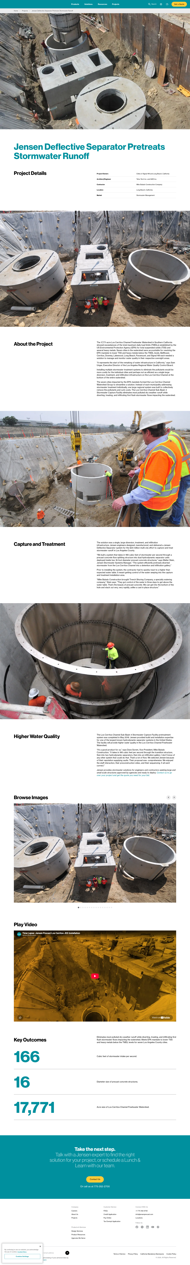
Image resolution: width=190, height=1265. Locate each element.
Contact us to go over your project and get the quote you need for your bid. (134, 774)
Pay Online (107, 1218)
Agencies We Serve (78, 1238)
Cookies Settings (22, 1256)
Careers (74, 1211)
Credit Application (110, 1214)
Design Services (77, 1231)
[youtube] (152, 1227)
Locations (139, 1218)
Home (16, 11)
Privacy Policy (133, 1254)
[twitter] (142, 1227)
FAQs (106, 1211)
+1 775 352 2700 (142, 1211)
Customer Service (110, 1207)
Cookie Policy (171, 1254)
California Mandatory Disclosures (152, 1254)
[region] (22, 1253)
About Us (74, 1214)
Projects (115, 4)
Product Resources (78, 1235)
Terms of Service (119, 1254)
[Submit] (67, 1253)
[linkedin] (147, 1227)
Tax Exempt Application (112, 1221)
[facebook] (137, 1227)
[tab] (75, 4)
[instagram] (158, 1227)
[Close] (40, 1246)
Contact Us (95, 1179)
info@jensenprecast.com (144, 1214)
